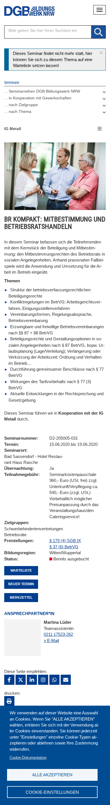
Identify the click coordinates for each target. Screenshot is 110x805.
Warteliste (21, 571)
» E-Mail (51, 640)
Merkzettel (21, 598)
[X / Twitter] (21, 680)
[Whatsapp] (54, 680)
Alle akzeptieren (52, 774)
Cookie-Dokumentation (28, 757)
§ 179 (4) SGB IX (65, 540)
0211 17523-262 (58, 634)
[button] (101, 53)
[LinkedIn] (32, 680)
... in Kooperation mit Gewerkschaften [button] (37, 98)
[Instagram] (43, 680)
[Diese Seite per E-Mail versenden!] (66, 680)
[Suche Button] (98, 32)
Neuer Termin (21, 584)
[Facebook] (9, 680)
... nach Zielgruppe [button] (21, 105)
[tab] (55, 92)
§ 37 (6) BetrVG (63, 546)
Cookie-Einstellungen (52, 792)
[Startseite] (25, 11)
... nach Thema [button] (17, 111)
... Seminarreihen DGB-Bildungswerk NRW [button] (42, 91)
